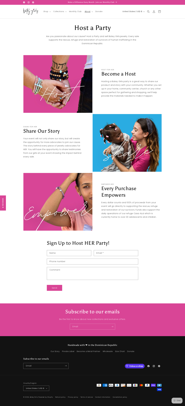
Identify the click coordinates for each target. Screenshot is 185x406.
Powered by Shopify (45, 397)
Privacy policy (73, 397)
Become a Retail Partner (88, 351)
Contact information (102, 397)
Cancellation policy (120, 397)
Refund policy (60, 397)
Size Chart (120, 351)
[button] (47, 11)
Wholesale (108, 351)
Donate (130, 351)
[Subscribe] (112, 327)
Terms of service (87, 397)
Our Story (55, 351)
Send (54, 287)
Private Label (68, 351)
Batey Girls (34, 397)
